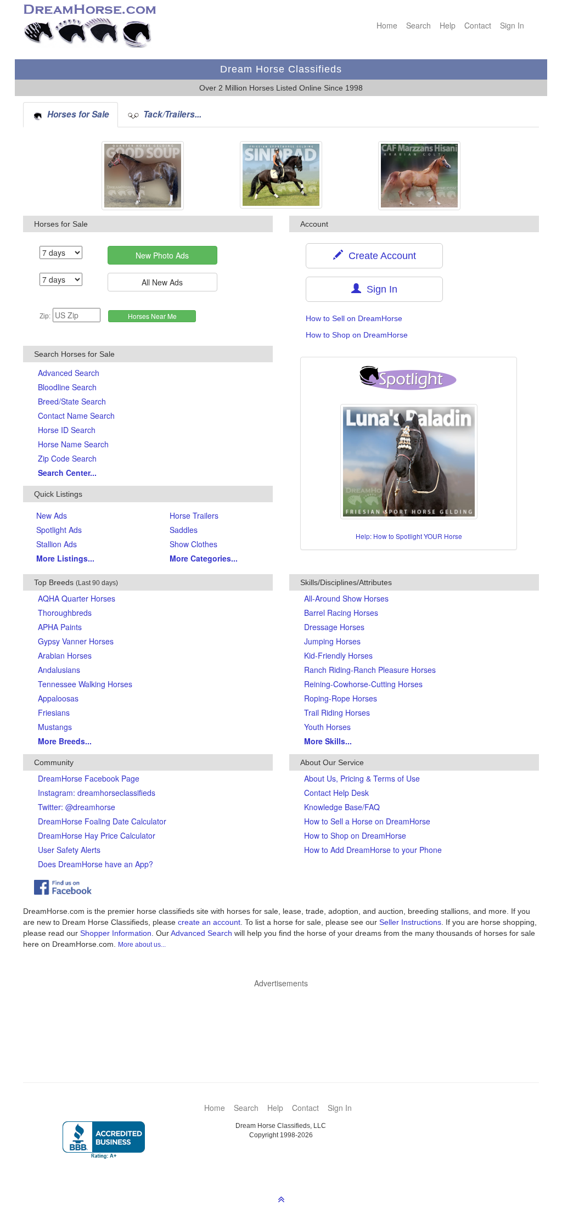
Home (386, 25)
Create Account (379, 255)
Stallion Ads (56, 543)
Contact (477, 25)
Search (418, 25)
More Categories (204, 558)
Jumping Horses (332, 641)
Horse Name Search (73, 444)
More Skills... (328, 740)
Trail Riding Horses (337, 712)
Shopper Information (115, 933)
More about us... (142, 944)
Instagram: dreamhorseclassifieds (96, 792)
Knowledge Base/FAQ (342, 806)
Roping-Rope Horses (340, 698)
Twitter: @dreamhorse (76, 806)
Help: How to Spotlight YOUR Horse (409, 536)
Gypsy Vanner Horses (76, 641)
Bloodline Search (67, 386)
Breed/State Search (72, 401)
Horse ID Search (66, 429)
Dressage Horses (334, 626)
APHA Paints (60, 626)
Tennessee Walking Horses (85, 683)
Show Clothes (193, 543)
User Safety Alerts (69, 849)
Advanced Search (68, 372)
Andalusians (59, 669)
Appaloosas (58, 698)
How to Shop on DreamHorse (357, 334)
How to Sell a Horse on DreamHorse (367, 821)
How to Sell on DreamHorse (354, 318)
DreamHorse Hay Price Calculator (96, 835)
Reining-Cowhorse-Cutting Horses (363, 683)
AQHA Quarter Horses (76, 598)
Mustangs (55, 726)
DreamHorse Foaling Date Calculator (102, 821)
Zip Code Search (67, 458)
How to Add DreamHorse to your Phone (373, 849)
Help (448, 25)
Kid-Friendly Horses (338, 655)
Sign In (512, 25)
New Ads (51, 515)
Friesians (54, 712)
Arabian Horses (65, 655)
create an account (209, 922)
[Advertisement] (286, 1018)
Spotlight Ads (59, 529)
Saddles (184, 529)
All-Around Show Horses (346, 598)
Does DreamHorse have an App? (95, 863)
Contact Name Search (76, 415)
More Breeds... (65, 740)
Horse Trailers (194, 515)
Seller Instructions (410, 922)
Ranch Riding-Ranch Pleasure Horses (370, 669)
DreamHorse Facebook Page (88, 778)
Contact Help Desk (336, 792)
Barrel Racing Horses (341, 612)
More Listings (65, 558)
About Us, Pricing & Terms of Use (362, 778)
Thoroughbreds (65, 612)
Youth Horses (327, 726)
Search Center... (67, 472)
